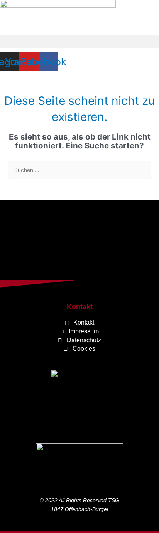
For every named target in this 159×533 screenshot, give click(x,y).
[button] (79, 41)
